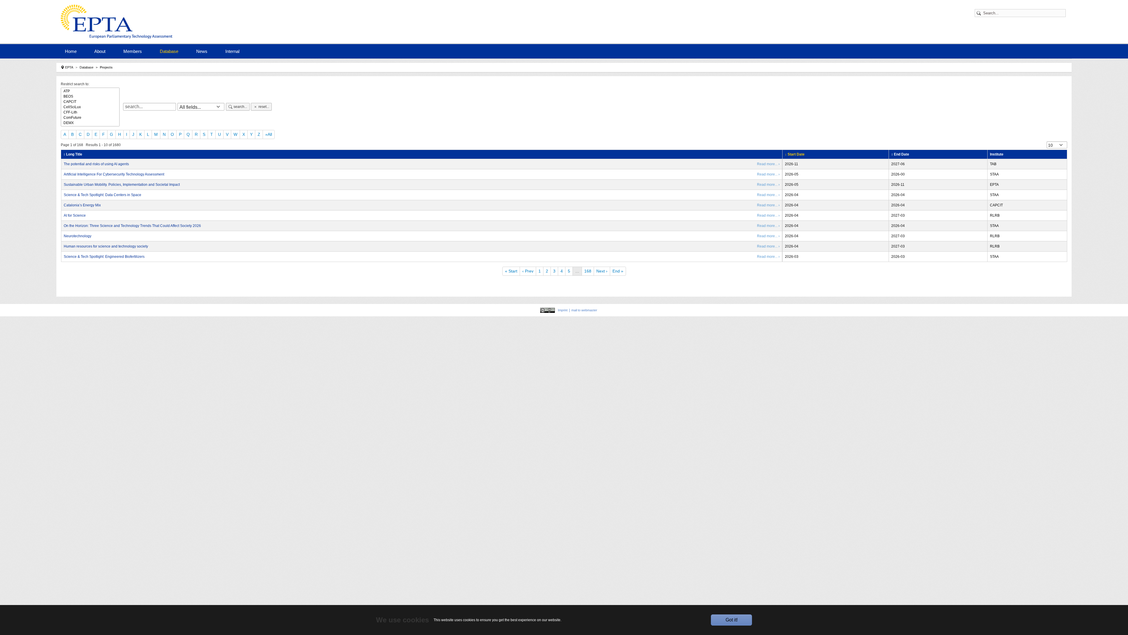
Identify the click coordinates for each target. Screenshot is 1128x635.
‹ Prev (527, 271)
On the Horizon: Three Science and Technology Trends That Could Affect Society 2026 (132, 226)
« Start (511, 271)
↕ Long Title (72, 154)
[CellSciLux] (90, 107)
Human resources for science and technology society (106, 246)
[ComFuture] (90, 117)
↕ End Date (900, 154)
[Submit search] (980, 13)
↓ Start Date (795, 154)
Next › (601, 271)
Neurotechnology (77, 236)
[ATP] (90, 91)
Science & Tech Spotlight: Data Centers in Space (102, 195)
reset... (263, 107)
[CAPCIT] (90, 101)
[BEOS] (90, 96)
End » (617, 271)
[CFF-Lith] (90, 112)
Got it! (732, 619)
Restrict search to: (75, 84)
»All (268, 134)
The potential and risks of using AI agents (96, 164)
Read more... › (768, 164)
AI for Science (75, 215)
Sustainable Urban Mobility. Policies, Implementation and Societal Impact (122, 185)
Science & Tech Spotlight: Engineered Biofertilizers (104, 257)
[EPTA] (118, 22)
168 (587, 271)
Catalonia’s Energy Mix (82, 205)
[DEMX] (90, 123)
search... (240, 107)
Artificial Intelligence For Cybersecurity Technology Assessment (114, 174)
